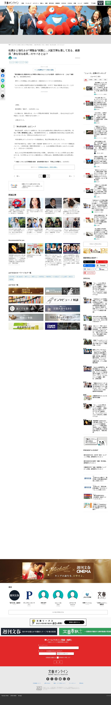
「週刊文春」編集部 (99, 153)
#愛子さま (34, 276)
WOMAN (63, 3)
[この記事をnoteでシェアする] (2, 91)
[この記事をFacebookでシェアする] (2, 75)
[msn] (64, 678)
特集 (41, 3)
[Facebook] (47, 678)
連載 (46, 3)
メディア (22, 62)
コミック (80, 3)
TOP (9, 44)
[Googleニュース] (60, 678)
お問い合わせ (47, 683)
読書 (75, 3)
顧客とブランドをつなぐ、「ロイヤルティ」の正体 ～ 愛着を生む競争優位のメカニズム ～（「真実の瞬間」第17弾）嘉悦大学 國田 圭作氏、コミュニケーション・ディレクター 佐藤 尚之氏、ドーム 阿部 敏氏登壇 (53, 261)
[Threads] (56, 678)
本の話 (20, 695)
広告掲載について (37, 683)
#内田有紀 (41, 276)
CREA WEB (13, 695)
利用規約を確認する (51, 657)
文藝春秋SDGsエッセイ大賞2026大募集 (34, 257)
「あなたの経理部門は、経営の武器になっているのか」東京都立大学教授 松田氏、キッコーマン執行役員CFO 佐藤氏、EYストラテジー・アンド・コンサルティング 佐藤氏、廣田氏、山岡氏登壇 (71, 261)
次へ (70, 176)
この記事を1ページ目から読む (45, 70)
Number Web (5, 695)
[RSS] (68, 678)
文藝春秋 (57, 3)
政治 (17, 62)
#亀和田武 (48, 276)
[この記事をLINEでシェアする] (2, 86)
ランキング (28, 3)
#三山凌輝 (64, 276)
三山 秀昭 (97, 166)
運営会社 (81, 683)
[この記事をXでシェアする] (2, 71)
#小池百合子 (56, 276)
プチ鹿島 (14, 58)
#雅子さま (27, 276)
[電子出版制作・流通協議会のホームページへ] (39, 688)
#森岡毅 (11, 279)
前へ (18, 176)
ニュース (14, 44)
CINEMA (70, 3)
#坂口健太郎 (19, 276)
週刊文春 (51, 3)
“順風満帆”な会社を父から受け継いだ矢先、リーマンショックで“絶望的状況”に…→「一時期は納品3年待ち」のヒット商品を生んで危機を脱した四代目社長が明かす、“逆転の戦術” (17, 260)
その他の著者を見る (58, 612)
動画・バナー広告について (59, 683)
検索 (94, 3)
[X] (51, 678)
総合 (99, 76)
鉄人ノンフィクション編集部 (101, 94)
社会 (26, 62)
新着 (23, 3)
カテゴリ (35, 3)
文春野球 (86, 3)
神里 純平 (97, 109)
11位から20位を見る (95, 244)
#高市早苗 (11, 276)
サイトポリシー (72, 683)
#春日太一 (71, 276)
